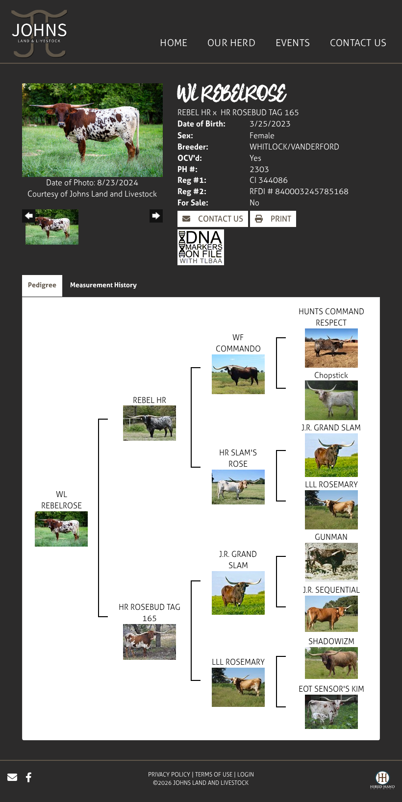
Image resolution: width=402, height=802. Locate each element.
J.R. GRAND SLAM (331, 427)
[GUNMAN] (331, 561)
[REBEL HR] (149, 422)
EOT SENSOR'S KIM (331, 688)
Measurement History (103, 284)
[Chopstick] (331, 399)
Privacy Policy (169, 774)
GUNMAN (331, 536)
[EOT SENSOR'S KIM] (331, 710)
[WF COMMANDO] (238, 373)
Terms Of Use (213, 774)
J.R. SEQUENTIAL (331, 589)
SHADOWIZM (331, 641)
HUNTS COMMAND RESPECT (331, 317)
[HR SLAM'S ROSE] (238, 486)
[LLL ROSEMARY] (331, 508)
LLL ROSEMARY (331, 484)
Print (280, 218)
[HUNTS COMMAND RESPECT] (331, 347)
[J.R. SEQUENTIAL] (331, 612)
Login (245, 774)
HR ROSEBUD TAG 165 (260, 112)
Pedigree (42, 284)
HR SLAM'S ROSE (238, 458)
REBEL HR (194, 112)
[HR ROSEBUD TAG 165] (149, 640)
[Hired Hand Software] (382, 781)
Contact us (219, 218)
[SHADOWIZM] (331, 661)
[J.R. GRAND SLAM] (331, 454)
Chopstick (331, 375)
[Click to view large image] (92, 129)
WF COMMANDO (238, 343)
